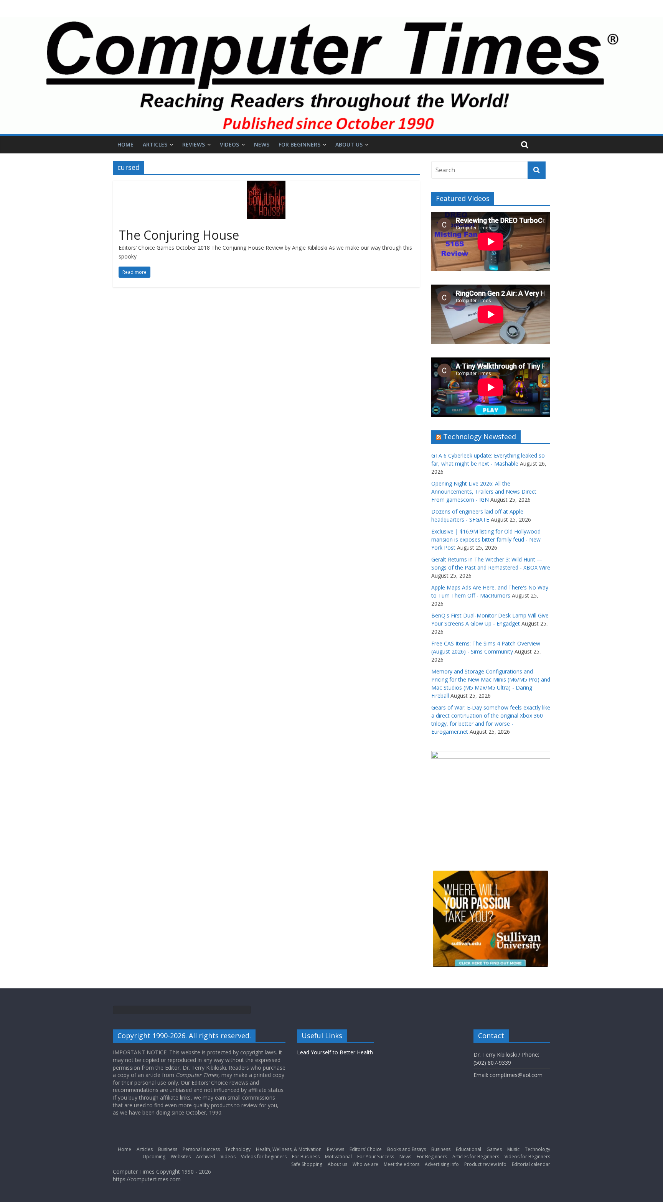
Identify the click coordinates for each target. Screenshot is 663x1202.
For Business (306, 1156)
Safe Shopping (306, 1164)
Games (494, 1149)
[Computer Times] (331, 75)
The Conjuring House (179, 235)
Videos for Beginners (527, 1156)
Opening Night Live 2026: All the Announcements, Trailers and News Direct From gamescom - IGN (483, 491)
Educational (468, 1149)
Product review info (485, 1164)
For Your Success (375, 1156)
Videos (229, 144)
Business (167, 1149)
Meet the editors (401, 1164)
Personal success (201, 1149)
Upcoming (154, 1156)
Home (125, 144)
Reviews (193, 144)
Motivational (338, 1156)
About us (349, 144)
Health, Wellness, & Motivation (289, 1149)
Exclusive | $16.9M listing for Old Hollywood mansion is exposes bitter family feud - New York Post (486, 539)
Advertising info (442, 1164)
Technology (238, 1149)
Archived (205, 1156)
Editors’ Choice (366, 1149)
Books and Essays (406, 1149)
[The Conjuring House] (266, 185)
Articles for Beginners (475, 1156)
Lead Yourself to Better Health (335, 1052)
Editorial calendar (531, 1164)
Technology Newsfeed (479, 436)
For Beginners (299, 144)
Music (513, 1149)
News (261, 144)
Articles (155, 144)
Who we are (365, 1164)
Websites (181, 1156)
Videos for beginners (264, 1156)
